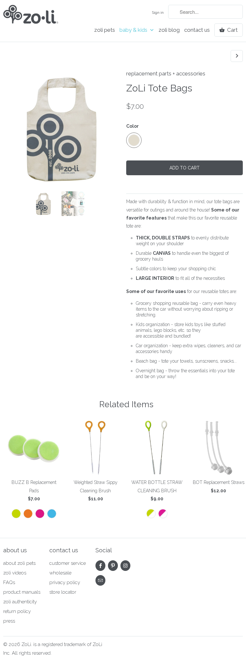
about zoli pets (19, 563)
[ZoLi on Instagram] (125, 565)
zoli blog (169, 30)
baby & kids (134, 30)
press (9, 621)
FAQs (9, 582)
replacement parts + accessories (165, 73)
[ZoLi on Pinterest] (113, 565)
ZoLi (26, 644)
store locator (62, 592)
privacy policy (64, 582)
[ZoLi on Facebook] (100, 565)
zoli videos (14, 573)
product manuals (21, 592)
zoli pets (104, 30)
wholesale (60, 573)
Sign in (158, 12)
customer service (67, 563)
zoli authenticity (20, 602)
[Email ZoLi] (100, 580)
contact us (197, 30)
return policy (17, 611)
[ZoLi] (30, 16)
